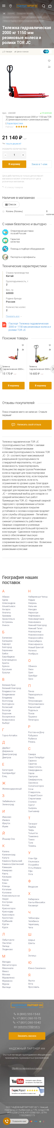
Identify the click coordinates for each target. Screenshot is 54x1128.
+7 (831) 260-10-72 (28, 1018)
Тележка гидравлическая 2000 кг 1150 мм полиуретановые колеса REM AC (13, 367)
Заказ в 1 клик (39, 164)
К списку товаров (14, 187)
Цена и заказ (22, 51)
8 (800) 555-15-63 (28, 1014)
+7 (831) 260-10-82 (28, 1022)
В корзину (14, 164)
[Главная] (4, 13)
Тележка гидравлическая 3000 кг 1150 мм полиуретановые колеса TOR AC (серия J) (40, 367)
